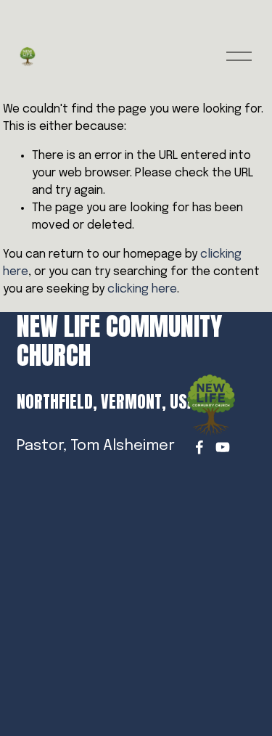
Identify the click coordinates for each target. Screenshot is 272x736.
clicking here (142, 289)
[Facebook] (199, 447)
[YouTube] (222, 447)
